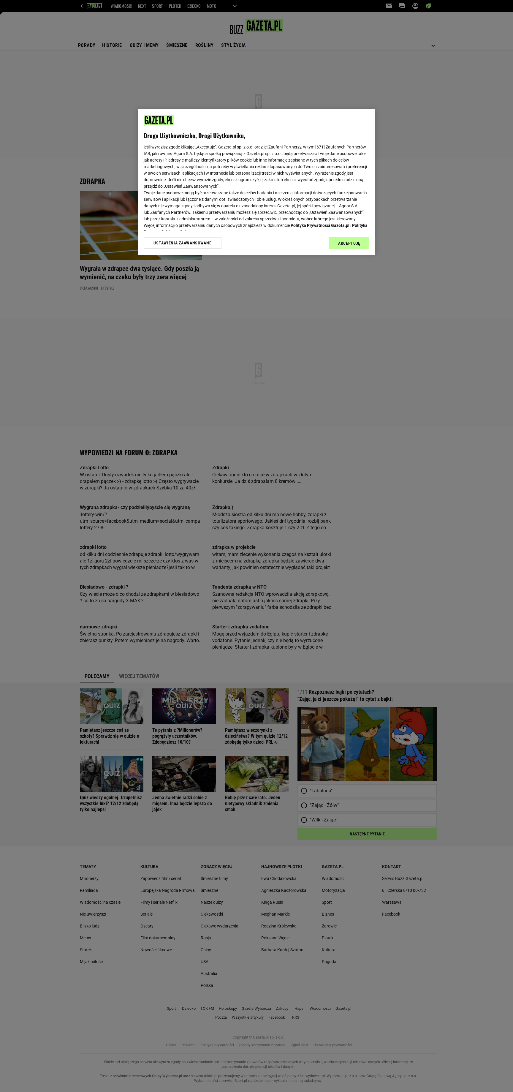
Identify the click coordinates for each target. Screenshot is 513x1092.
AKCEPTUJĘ (349, 243)
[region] (256, 182)
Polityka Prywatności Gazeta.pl (320, 225)
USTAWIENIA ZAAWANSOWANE (182, 243)
